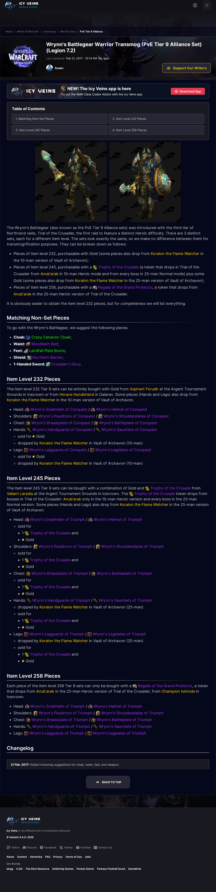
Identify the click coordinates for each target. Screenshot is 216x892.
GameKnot (134, 868)
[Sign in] (195, 5)
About (10, 856)
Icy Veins (12, 830)
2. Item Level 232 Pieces (129, 118)
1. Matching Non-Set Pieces (35, 118)
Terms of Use (73, 856)
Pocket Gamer (85, 868)
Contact (22, 856)
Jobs (88, 856)
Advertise (36, 856)
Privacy (57, 856)
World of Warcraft (28, 31)
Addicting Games (63, 868)
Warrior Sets (68, 31)
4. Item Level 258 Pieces (129, 130)
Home (8, 31)
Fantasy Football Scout (111, 868)
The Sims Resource (37, 868)
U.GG (19, 868)
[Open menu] (207, 5)
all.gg (10, 868)
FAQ (47, 856)
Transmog (49, 31)
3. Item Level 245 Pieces (33, 130)
